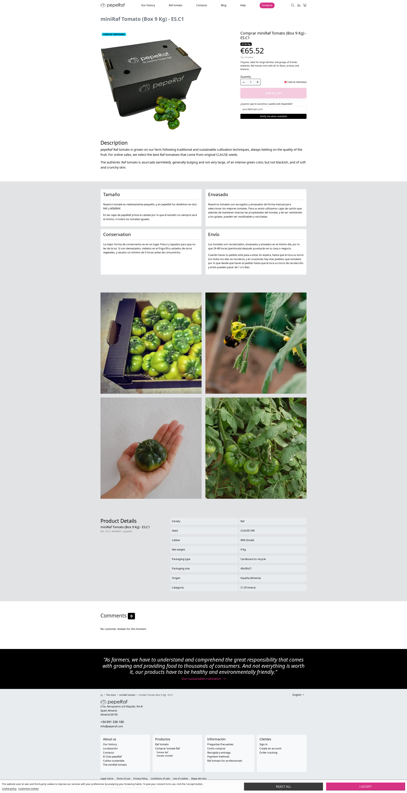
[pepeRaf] (112, 5)
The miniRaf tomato (115, 764)
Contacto (108, 752)
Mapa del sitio (198, 778)
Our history (110, 744)
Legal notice (106, 778)
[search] (292, 5)
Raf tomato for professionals (224, 760)
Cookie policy (9, 788)
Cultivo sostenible (113, 760)
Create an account (270, 748)
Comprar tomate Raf (167, 748)
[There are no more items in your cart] (305, 5)
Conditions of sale (160, 778)
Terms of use (123, 778)
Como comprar (216, 748)
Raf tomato (162, 744)
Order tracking (268, 752)
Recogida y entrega (219, 752)
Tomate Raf (162, 752)
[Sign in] (298, 5)
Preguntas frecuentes (220, 744)
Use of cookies (180, 778)
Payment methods (218, 756)
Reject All (283, 786)
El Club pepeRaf (112, 756)
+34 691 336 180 (112, 722)
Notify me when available (273, 116)
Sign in (263, 744)
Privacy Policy (140, 778)
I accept (365, 786)
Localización (110, 748)
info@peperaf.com (111, 726)
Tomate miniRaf (164, 755)
